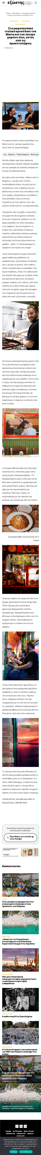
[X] (25, 1126)
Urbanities (26, 21)
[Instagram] (21, 1126)
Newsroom (6, 936)
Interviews (16, 13)
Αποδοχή (13, 1152)
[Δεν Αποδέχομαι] (38, 1146)
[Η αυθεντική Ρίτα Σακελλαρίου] (20, 999)
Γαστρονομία (20, 24)
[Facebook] (16, 1126)
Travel (4, 899)
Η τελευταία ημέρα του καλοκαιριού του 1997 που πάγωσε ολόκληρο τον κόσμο (19, 1051)
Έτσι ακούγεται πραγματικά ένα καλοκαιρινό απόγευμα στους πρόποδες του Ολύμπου (18, 904)
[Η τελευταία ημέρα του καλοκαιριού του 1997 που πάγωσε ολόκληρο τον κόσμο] (20, 1032)
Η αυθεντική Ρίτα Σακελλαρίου (17, 1016)
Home (8, 13)
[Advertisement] (20, 80)
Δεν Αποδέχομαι (26, 1152)
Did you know (7, 974)
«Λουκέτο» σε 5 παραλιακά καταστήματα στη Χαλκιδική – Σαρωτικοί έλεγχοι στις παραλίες (18, 941)
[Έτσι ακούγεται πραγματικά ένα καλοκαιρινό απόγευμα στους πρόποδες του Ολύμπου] (20, 885)
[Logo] (20, 3)
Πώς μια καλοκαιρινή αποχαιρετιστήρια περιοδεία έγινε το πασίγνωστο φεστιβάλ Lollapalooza (19, 980)
